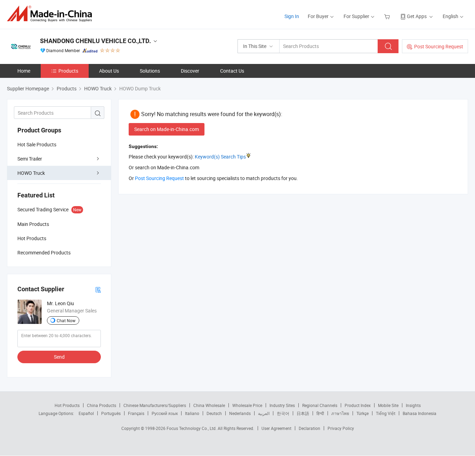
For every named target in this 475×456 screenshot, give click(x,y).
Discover (190, 70)
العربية (263, 413)
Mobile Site (388, 405)
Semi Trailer (29, 158)
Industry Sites (282, 405)
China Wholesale (209, 405)
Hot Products (67, 405)
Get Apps (417, 16)
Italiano (192, 413)
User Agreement (276, 428)
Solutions (150, 70)
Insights (413, 405)
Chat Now (66, 320)
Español (86, 413)
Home (23, 70)
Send (59, 356)
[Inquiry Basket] (388, 16)
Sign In (291, 16)
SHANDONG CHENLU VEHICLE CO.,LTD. (95, 40)
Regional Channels (319, 405)
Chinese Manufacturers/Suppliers (154, 405)
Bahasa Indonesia (419, 413)
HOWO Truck (31, 173)
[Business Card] (98, 289)
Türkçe (362, 413)
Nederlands (240, 413)
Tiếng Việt (385, 413)
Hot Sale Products (36, 144)
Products (68, 70)
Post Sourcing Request (438, 46)
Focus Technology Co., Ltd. (192, 428)
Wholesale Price (247, 405)
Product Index (358, 405)
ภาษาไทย (340, 413)
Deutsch (214, 413)
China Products (101, 405)
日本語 (303, 413)
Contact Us (232, 70)
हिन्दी (320, 413)
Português (111, 413)
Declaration (309, 428)
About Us (109, 70)
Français (136, 413)
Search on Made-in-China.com (166, 129)
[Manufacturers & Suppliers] (51, 14)
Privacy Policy (341, 428)
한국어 (283, 413)
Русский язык (165, 413)
